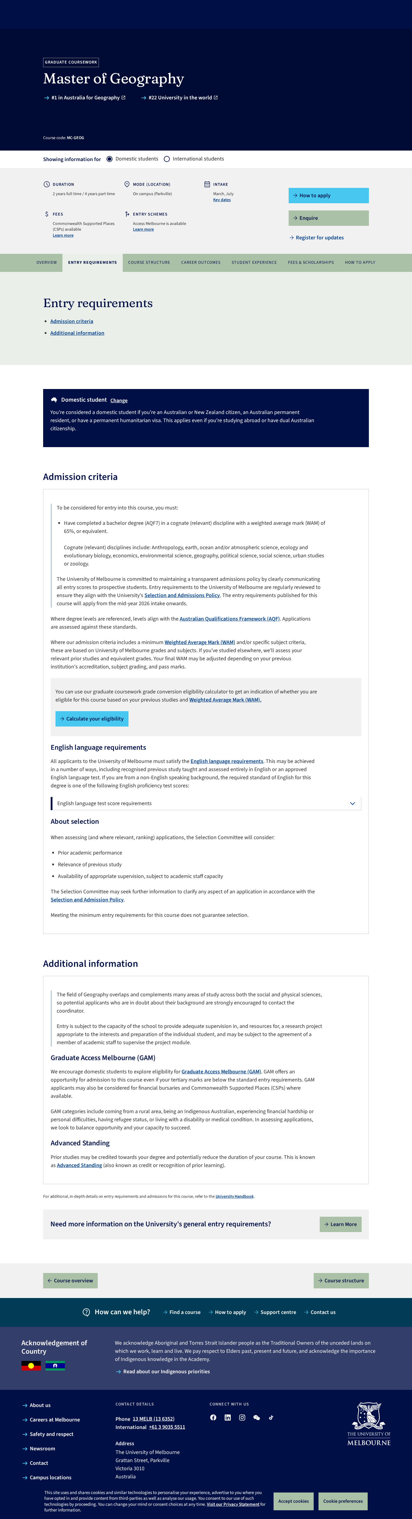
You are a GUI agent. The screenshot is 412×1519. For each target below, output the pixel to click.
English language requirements (227, 761)
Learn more (63, 235)
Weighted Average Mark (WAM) (200, 642)
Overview (46, 263)
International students (198, 159)
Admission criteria (71, 321)
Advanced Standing (79, 1165)
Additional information (77, 333)
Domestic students (137, 159)
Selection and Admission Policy (87, 900)
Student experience (254, 263)
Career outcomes (201, 263)
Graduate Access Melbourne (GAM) (221, 1071)
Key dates (222, 200)
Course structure (149, 263)
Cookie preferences (343, 1501)
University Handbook (235, 1197)
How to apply (360, 263)
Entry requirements (92, 263)
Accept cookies (293, 1501)
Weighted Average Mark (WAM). (225, 700)
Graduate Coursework (71, 62)
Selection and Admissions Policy (182, 595)
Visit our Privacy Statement (233, 1504)
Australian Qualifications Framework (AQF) (230, 619)
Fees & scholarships (311, 263)
